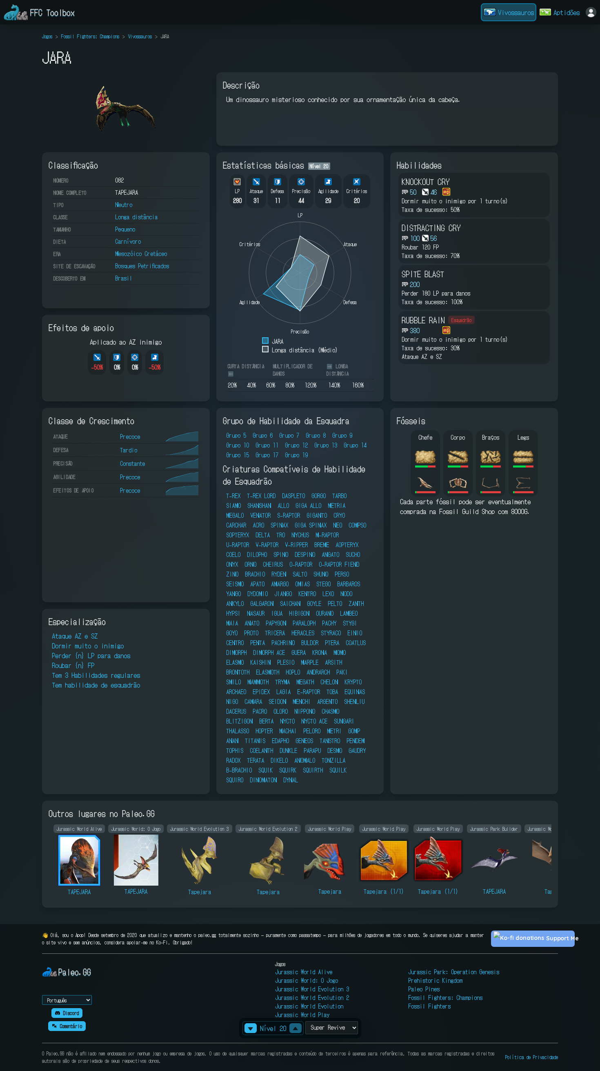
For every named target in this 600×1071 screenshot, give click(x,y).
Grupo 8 (316, 435)
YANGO (233, 594)
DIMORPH (236, 652)
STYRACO (331, 633)
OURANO (324, 613)
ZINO (232, 574)
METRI (334, 731)
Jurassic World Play (302, 1015)
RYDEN (278, 574)
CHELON (329, 682)
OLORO (280, 711)
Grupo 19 (296, 455)
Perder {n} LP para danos (91, 655)
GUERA (298, 652)
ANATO (251, 623)
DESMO (334, 750)
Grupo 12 (296, 445)
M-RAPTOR (327, 535)
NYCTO (287, 721)
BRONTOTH (237, 672)
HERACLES (302, 633)
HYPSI (233, 613)
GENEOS (304, 741)
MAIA (232, 623)
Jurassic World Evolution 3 (312, 989)
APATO (257, 584)
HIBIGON (299, 613)
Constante (132, 463)
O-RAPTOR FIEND (339, 564)
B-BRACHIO (239, 770)
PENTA (257, 643)
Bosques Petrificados (142, 266)
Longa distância (136, 217)
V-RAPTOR (267, 545)
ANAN (232, 741)
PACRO (260, 711)
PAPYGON (276, 623)
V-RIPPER (296, 545)
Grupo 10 (237, 445)
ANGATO (330, 554)
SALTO (300, 574)
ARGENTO (327, 701)
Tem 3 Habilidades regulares (96, 675)
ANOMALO (304, 760)
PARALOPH (304, 623)
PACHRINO (283, 643)
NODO (346, 594)
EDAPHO (280, 741)
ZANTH (356, 603)
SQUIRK (287, 770)
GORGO (318, 496)
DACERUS (236, 711)
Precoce (130, 436)
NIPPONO (304, 711)
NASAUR (255, 613)
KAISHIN (260, 662)
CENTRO (235, 643)
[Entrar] (591, 12)
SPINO (280, 554)
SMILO (233, 682)
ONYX (232, 564)
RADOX (233, 760)
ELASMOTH (267, 672)
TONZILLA (333, 760)
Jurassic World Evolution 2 (312, 997)
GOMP (354, 731)
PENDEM (355, 741)
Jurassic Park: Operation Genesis (453, 972)
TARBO (339, 496)
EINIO (354, 633)
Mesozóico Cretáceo (141, 253)
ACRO (258, 525)
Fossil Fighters (429, 1006)
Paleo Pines (424, 989)
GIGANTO (317, 515)
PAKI (342, 672)
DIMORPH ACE (269, 652)
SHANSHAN (259, 505)
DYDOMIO (257, 594)
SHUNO (320, 574)
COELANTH (261, 750)
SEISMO (235, 584)
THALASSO (237, 731)
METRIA (336, 505)
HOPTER (264, 731)
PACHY (329, 623)
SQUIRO (234, 780)
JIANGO (283, 594)
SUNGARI (344, 721)
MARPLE (309, 662)
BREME (321, 545)
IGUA (276, 613)
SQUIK (265, 770)
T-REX (233, 496)
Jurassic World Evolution (309, 1006)
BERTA (266, 721)
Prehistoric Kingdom (435, 980)
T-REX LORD (261, 496)
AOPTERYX (347, 545)
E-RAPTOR (308, 692)
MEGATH (305, 682)
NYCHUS (300, 535)
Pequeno (125, 229)
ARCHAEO (236, 692)
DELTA (263, 535)
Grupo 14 (355, 445)
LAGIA (283, 692)
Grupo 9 (342, 435)
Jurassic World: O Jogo (306, 980)
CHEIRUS (273, 564)
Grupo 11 (267, 445)
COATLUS (356, 643)
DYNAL (290, 780)
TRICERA (275, 633)
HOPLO (293, 672)
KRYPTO (353, 682)
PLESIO (285, 662)
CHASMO (330, 711)
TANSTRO (330, 741)
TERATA (255, 760)
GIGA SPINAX (311, 525)
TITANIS (255, 741)
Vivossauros (140, 36)
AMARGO (280, 584)
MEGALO (235, 515)
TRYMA (282, 682)
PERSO (342, 574)
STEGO (323, 584)
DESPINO (305, 554)
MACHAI (288, 731)
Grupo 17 (267, 455)
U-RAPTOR (237, 545)
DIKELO (279, 760)
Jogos (47, 36)
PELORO (311, 731)
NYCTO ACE (314, 721)
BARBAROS (348, 584)
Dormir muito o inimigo (88, 645)
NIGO (232, 701)
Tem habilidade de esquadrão (96, 685)
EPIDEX (261, 692)
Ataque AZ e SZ (75, 636)
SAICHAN (290, 603)
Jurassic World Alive (303, 972)
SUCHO (353, 554)
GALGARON (261, 603)
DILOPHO (257, 554)
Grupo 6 (263, 435)
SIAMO (233, 505)
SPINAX (279, 525)
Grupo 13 (325, 445)
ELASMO (235, 662)
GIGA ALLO (308, 505)
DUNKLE (288, 750)
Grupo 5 (236, 435)
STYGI (350, 623)
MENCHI (302, 701)
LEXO (328, 594)
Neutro (123, 204)
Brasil (123, 278)
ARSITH (333, 662)
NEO (337, 525)
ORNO (250, 564)
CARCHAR (236, 525)
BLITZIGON (239, 721)
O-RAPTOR (300, 564)
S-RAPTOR (288, 515)
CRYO (339, 515)
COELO (233, 554)
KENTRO (307, 594)
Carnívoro (128, 241)
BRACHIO (255, 574)
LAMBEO (349, 613)
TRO (280, 535)
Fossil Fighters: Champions (90, 36)
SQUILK (338, 770)
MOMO (339, 652)
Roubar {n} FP (73, 665)
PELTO (335, 603)
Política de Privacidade (531, 1056)
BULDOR (309, 643)
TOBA (332, 692)
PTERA (332, 643)
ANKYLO (235, 603)
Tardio (128, 450)
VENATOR (260, 515)
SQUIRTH (313, 770)
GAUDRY (357, 750)
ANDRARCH (318, 672)
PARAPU (312, 750)
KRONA (319, 652)
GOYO (232, 633)
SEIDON (277, 701)
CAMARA (253, 701)
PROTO (251, 633)
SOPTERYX (237, 535)
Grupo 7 (289, 435)
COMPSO (357, 525)
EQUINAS (354, 692)
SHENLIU (354, 701)
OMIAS (302, 584)
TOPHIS (234, 750)
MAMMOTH (258, 682)
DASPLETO (293, 496)
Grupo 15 (237, 455)
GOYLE (314, 603)
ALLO (283, 505)
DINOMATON (263, 780)
